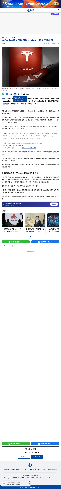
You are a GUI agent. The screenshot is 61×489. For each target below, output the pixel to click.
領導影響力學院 (52, 470)
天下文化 (24, 470)
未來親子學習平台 (35, 470)
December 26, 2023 (29, 148)
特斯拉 (4, 98)
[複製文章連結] (11, 94)
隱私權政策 (34, 475)
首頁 (3, 37)
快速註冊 (37, 457)
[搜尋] (58, 10)
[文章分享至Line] (2, 94)
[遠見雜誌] (30, 10)
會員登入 (23, 457)
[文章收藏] (15, 94)
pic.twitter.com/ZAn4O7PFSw (13, 145)
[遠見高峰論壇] (7, 4)
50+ (44, 470)
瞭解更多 (55, 4)
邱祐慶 (3, 43)
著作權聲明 (26, 475)
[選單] (2, 10)
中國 (4, 246)
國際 (7, 37)
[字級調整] (18, 94)
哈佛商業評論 (15, 470)
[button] (57, 220)
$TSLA (5, 133)
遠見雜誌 (6, 470)
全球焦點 (12, 37)
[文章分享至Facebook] (7, 94)
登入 (15, 100)
